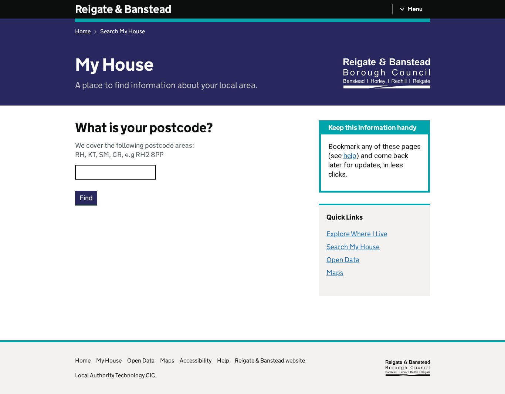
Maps (334, 272)
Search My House (353, 247)
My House (109, 360)
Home (83, 31)
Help (223, 360)
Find (86, 198)
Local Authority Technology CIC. (116, 375)
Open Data (342, 260)
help (349, 155)
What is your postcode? (144, 127)
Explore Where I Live (356, 234)
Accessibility (195, 360)
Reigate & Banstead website (270, 360)
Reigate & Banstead (123, 9)
